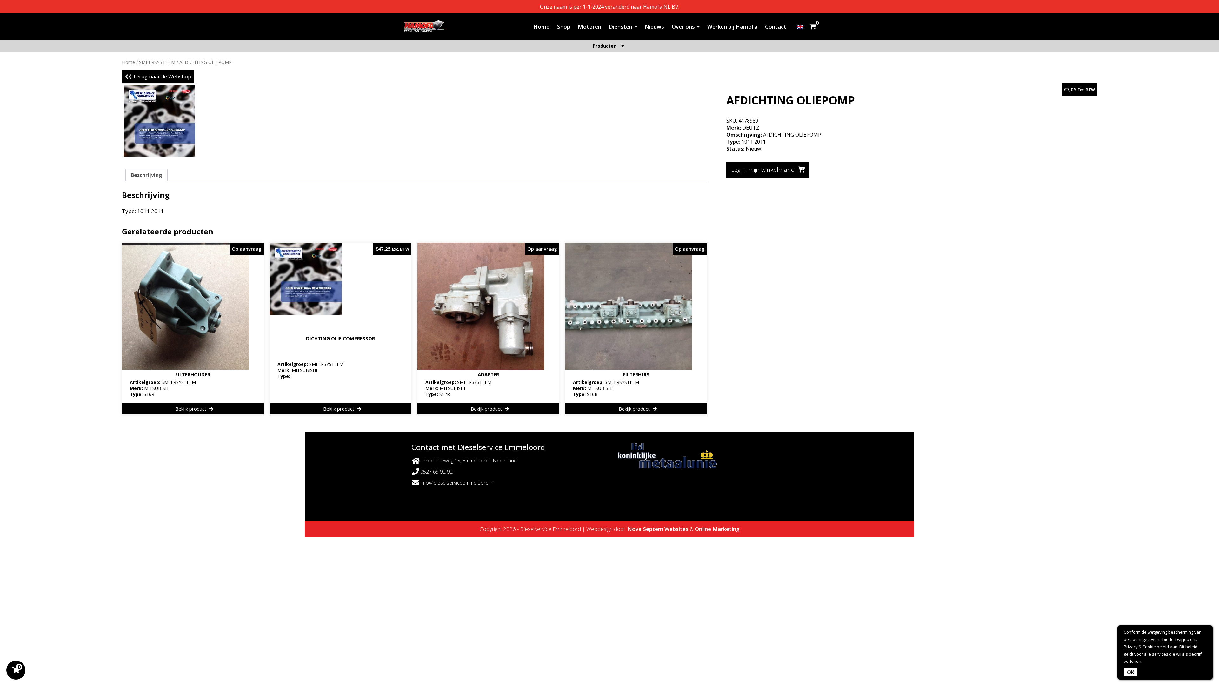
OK (1130, 672)
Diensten (620, 26)
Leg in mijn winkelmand (763, 169)
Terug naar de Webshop (161, 76)
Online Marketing (717, 529)
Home (541, 26)
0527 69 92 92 (436, 471)
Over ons (683, 26)
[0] (813, 26)
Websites (676, 529)
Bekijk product (191, 409)
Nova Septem (645, 529)
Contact (775, 26)
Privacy (1131, 646)
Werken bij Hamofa (732, 26)
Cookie (1149, 646)
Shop (563, 26)
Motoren (589, 26)
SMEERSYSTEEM (157, 62)
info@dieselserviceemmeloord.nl (456, 482)
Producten (604, 46)
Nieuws (654, 26)
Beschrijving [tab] (146, 175)
